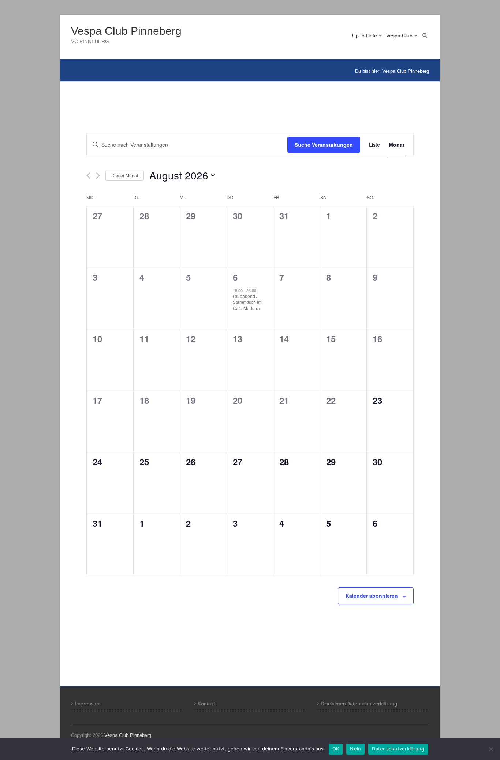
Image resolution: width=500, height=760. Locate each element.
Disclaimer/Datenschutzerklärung (359, 704)
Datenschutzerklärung (398, 749)
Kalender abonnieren (372, 595)
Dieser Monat (124, 175)
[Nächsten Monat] (98, 175)
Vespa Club (399, 35)
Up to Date (364, 35)
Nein (355, 749)
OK (335, 749)
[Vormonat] (88, 175)
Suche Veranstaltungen (324, 144)
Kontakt (206, 704)
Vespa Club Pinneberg (126, 31)
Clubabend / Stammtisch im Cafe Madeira (247, 302)
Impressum (88, 704)
